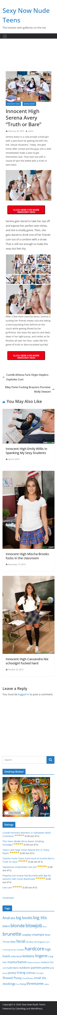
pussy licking (16, 973)
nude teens (12, 967)
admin (31, 131)
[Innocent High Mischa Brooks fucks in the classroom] (28, 473)
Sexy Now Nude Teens (33, 1004)
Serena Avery (29, 104)
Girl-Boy (29, 941)
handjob (20, 949)
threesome (35, 983)
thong (23, 983)
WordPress (36, 1008)
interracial (16, 956)
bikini (6, 926)
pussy (5, 973)
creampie (38, 934)
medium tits (47, 962)
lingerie (41, 955)
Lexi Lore (7, 887)
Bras (45, 926)
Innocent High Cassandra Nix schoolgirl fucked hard (27, 661)
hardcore (34, 948)
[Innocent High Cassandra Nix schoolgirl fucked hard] (28, 578)
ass (12, 918)
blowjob (33, 925)
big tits (40, 917)
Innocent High (13, 104)
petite (46, 967)
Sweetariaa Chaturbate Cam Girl (20, 866)
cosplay (26, 934)
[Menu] (5, 36)
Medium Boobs (34, 962)
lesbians (28, 956)
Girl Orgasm (39, 941)
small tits (40, 978)
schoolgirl (40, 973)
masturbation (17, 962)
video (46, 984)
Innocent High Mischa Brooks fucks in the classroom (27, 556)
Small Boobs (27, 978)
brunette (12, 934)
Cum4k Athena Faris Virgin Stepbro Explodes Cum (27, 377)
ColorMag (21, 1008)
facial (20, 941)
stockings (9, 984)
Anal (6, 917)
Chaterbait (8, 897)
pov (52, 967)
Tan (17, 984)
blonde (17, 925)
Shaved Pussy (12, 978)
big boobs (24, 917)
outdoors (24, 967)
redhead (30, 972)
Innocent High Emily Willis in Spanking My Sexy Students (26, 451)
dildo (13, 941)
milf (4, 968)
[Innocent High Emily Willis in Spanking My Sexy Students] (28, 411)
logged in (23, 694)
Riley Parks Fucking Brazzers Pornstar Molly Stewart (28, 389)
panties (36, 967)
